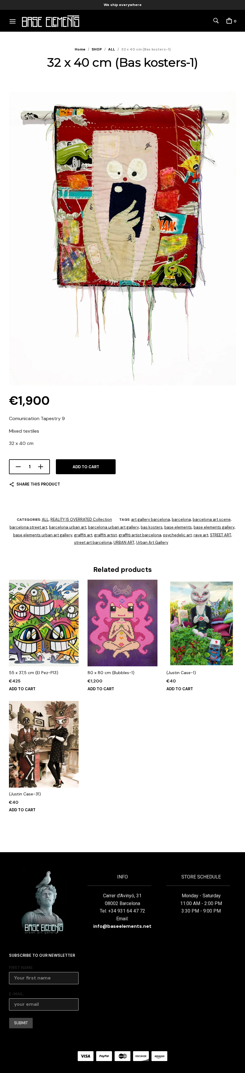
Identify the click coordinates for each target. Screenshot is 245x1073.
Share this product (38, 484)
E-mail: (16, 994)
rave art (201, 535)
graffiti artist (105, 535)
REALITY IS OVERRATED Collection (81, 519)
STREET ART (220, 535)
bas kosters (152, 527)
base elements (178, 527)
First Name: (21, 967)
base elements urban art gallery (42, 535)
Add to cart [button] (22, 689)
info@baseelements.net (122, 926)
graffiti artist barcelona (140, 535)
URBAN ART (124, 542)
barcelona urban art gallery (113, 527)
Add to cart (86, 466)
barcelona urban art (67, 527)
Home (80, 49)
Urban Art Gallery (152, 542)
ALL (111, 49)
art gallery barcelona (150, 519)
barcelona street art (28, 527)
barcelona (181, 519)
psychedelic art (177, 535)
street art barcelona (93, 542)
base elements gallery (214, 527)
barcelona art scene (212, 519)
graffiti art (83, 535)
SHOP (97, 49)
